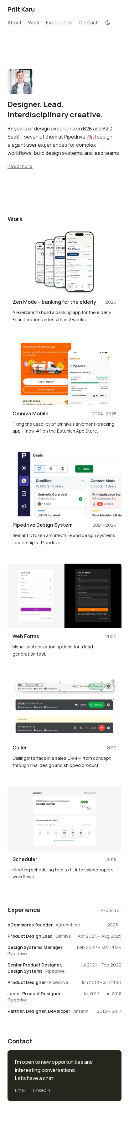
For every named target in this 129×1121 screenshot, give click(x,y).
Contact (88, 22)
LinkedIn (41, 1090)
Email (20, 1090)
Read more (20, 165)
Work (34, 22)
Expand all (111, 910)
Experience (59, 22)
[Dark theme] (108, 22)
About (15, 22)
